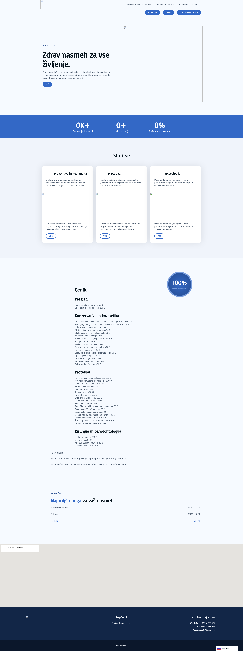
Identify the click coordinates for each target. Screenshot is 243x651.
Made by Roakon (121, 646)
